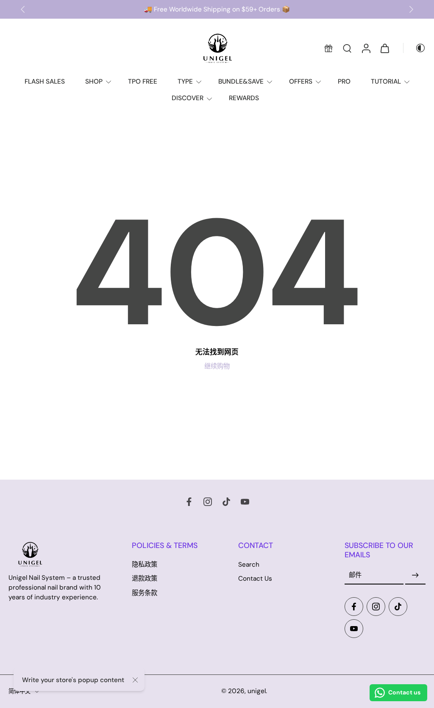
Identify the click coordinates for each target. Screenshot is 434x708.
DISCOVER (187, 98)
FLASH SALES (45, 81)
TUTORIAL (386, 81)
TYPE (185, 81)
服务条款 (144, 593)
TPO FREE (142, 81)
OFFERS (300, 81)
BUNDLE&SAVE (241, 81)
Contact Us (255, 579)
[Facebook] (189, 501)
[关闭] (135, 680)
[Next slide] (411, 9)
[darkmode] (414, 48)
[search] (347, 47)
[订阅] (415, 575)
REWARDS (244, 98)
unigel (257, 691)
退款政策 (144, 579)
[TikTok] (226, 501)
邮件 (355, 575)
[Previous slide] (23, 9)
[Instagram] (207, 501)
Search (248, 565)
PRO (344, 81)
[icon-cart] (384, 48)
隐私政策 (144, 565)
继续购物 (217, 366)
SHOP (94, 81)
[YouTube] (245, 501)
